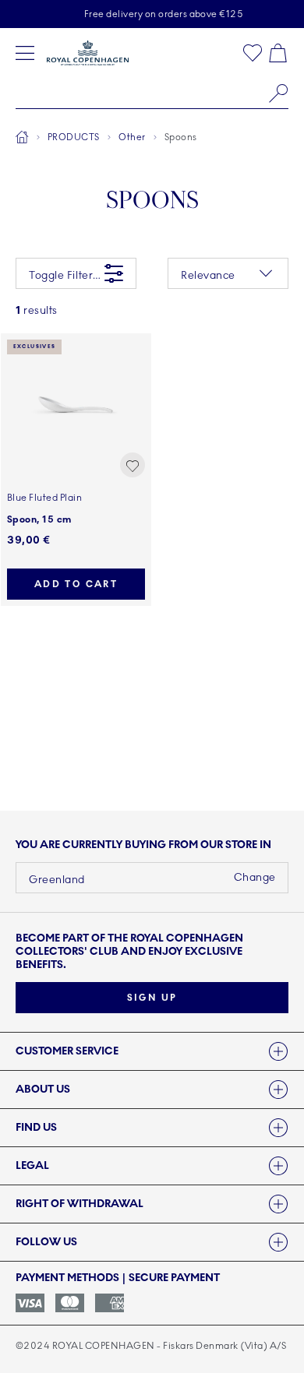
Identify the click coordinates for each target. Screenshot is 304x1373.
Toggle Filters (63, 275)
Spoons (180, 137)
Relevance (208, 275)
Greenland (57, 879)
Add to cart (76, 584)
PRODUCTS (74, 137)
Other (131, 137)
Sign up (152, 997)
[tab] (152, 1051)
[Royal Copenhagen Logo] (88, 52)
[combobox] (152, 93)
